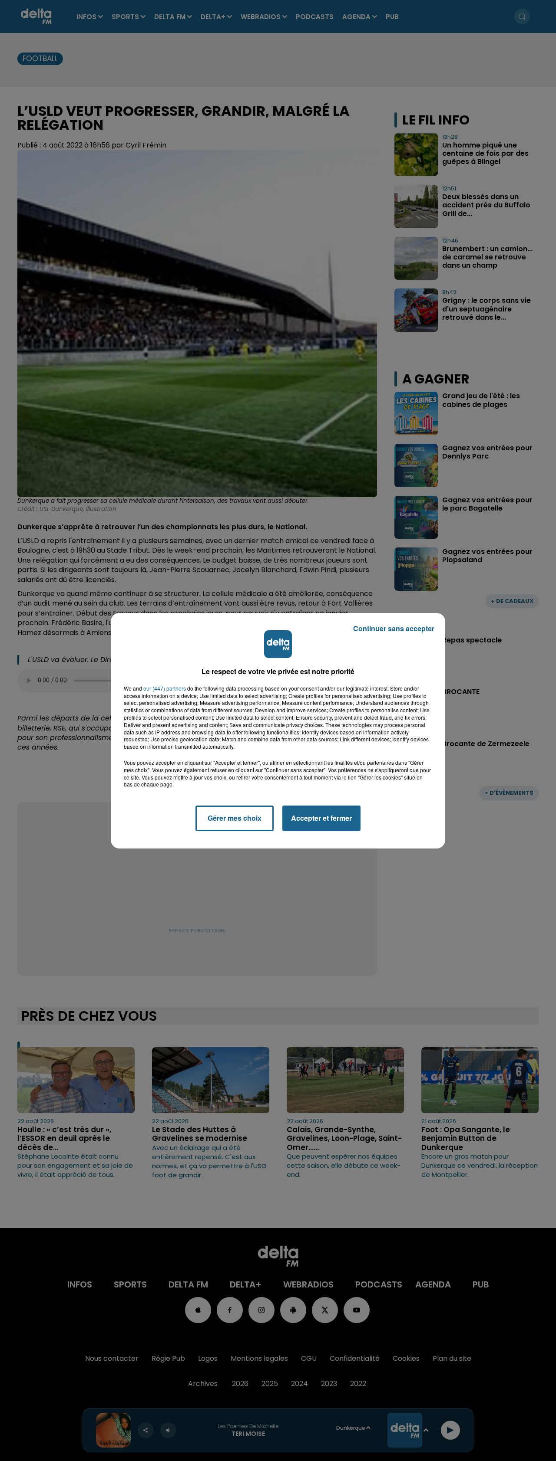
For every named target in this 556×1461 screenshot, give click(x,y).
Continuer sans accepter (393, 628)
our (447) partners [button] (164, 688)
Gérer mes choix (234, 818)
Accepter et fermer (321, 818)
